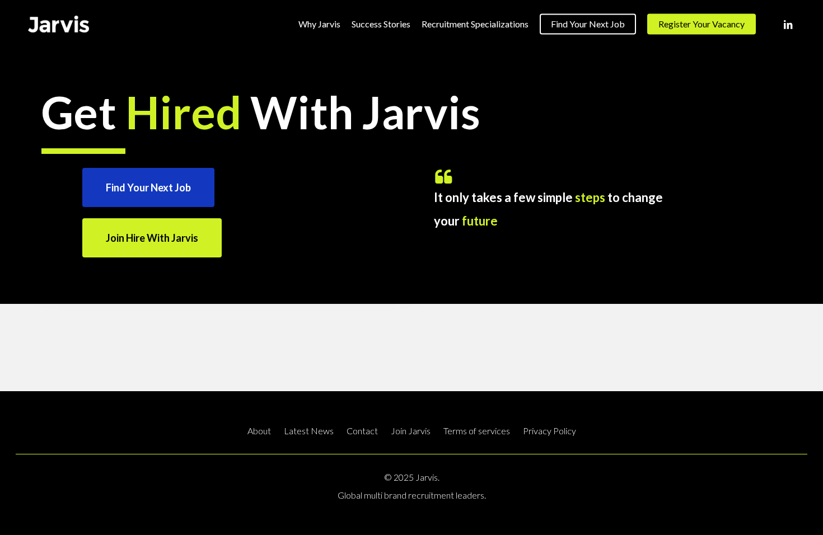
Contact (362, 430)
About (259, 430)
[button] (148, 187)
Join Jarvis (411, 430)
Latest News (309, 430)
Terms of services (476, 430)
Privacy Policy (549, 430)
